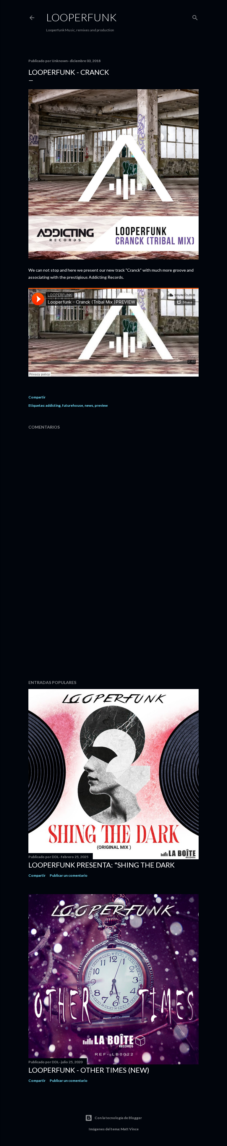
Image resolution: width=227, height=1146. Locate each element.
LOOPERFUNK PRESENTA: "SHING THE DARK (101, 864)
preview (101, 405)
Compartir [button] (37, 397)
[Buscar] (195, 16)
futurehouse (72, 405)
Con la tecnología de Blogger (118, 1118)
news (89, 405)
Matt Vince (130, 1129)
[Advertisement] (113, 623)
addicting (53, 405)
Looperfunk (81, 17)
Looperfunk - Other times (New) (88, 1070)
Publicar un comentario (68, 875)
